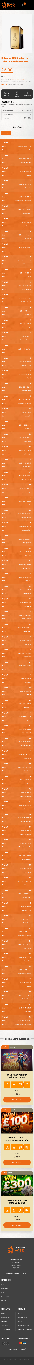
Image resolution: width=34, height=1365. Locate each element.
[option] (17, 33)
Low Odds (5, 1297)
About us (4, 1326)
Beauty (3, 1301)
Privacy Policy (23, 1326)
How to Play (22, 1317)
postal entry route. (18, 79)
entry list (4, 84)
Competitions (6, 1317)
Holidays (4, 1288)
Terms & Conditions (25, 1330)
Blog (20, 1313)
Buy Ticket (17, 1100)
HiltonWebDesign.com (21, 1362)
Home (3, 1313)
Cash (3, 1284)
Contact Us (5, 1330)
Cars (3, 1293)
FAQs (20, 1322)
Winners (4, 1322)
